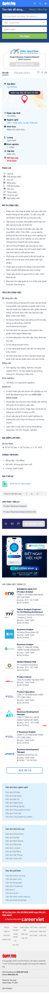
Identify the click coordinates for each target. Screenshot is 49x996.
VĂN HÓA (24, 934)
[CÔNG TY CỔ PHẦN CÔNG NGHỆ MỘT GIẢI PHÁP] (9, 593)
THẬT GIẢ (42, 935)
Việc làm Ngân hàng (14, 802)
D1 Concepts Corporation (27, 665)
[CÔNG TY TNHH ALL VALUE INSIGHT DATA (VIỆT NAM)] (9, 714)
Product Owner (24, 676)
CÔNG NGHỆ (15, 935)
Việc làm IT (10, 889)
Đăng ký (32, 9)
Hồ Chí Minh (12, 87)
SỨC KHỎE (34, 935)
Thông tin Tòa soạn (9, 980)
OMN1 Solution (24, 59)
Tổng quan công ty (22, 72)
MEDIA (6, 927)
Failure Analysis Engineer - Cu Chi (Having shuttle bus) (30, 610)
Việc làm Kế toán (12, 792)
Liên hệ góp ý (7, 988)
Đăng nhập (42, 9)
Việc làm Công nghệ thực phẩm (18, 816)
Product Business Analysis (15, 506)
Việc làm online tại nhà (15, 875)
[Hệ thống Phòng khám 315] (9, 634)
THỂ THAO (33, 927)
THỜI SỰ (7, 931)
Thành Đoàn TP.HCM (10, 983)
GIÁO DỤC (42, 927)
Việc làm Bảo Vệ (12, 799)
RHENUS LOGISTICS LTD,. (27, 755)
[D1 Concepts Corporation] (9, 666)
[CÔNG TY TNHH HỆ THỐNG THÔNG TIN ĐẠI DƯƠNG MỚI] (9, 649)
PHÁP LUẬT (6, 939)
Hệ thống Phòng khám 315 (28, 632)
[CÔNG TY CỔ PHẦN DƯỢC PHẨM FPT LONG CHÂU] (9, 696)
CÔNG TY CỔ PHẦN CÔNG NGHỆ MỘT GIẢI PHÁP (30, 596)
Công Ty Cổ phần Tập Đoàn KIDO (30, 680)
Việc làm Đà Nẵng (13, 851)
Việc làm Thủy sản (13, 813)
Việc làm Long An (13, 848)
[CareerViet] (32, 919)
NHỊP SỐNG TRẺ (24, 928)
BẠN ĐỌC (42, 931)
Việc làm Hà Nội (12, 837)
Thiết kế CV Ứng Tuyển (20, 483)
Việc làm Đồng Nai (13, 844)
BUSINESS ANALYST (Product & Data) (27, 590)
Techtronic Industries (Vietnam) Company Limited (30, 616)
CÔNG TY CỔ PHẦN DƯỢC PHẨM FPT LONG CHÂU (30, 696)
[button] (40, 3)
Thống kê (33, 123)
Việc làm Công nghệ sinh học (17, 809)
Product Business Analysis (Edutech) (19, 512)
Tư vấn (26, 123)
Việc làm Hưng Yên (13, 858)
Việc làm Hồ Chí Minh (14, 834)
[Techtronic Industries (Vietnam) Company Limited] (9, 614)
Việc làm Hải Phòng (13, 855)
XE (15, 941)
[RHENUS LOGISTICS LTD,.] (9, 754)
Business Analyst (25, 629)
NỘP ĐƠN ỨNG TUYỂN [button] (24, 64)
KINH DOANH (15, 928)
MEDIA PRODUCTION (26, 662)
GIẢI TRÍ (24, 938)
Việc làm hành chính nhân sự (17, 896)
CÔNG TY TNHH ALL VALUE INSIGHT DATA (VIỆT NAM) (28, 718)
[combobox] (24, 16)
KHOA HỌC (34, 931)
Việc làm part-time (13, 879)
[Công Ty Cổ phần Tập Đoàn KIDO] (9, 681)
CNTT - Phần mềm (14, 123)
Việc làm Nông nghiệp (14, 806)
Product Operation (26, 691)
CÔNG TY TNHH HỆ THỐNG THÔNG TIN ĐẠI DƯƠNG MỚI (28, 648)
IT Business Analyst (26, 731)
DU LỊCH (16, 945)
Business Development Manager (28, 713)
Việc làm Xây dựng (13, 795)
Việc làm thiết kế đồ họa (15, 900)
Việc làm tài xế (11, 893)
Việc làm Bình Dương (14, 841)
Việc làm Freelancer (14, 886)
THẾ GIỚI (6, 935)
